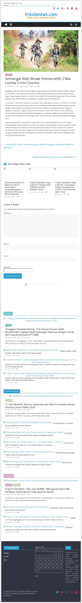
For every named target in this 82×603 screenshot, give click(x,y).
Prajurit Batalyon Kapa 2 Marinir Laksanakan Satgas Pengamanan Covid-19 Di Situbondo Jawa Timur (65, 187)
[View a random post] (76, 24)
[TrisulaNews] (6, 24)
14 (53, 560)
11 (41, 560)
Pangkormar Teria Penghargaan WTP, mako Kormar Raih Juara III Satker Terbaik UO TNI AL (40, 519)
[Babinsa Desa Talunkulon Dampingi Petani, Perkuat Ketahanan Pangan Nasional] (32, 462)
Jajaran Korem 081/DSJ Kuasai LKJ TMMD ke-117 (55, 157)
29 (57, 567)
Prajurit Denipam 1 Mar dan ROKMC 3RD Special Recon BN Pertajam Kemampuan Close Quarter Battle (37, 490)
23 (61, 564)
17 (37, 564)
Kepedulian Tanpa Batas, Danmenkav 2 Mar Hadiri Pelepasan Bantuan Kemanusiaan (39, 528)
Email (6, 256)
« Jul (36, 576)
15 (57, 560)
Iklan (5, 560)
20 (49, 564)
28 (53, 567)
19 (45, 564)
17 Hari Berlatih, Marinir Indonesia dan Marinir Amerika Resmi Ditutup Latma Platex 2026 (40, 406)
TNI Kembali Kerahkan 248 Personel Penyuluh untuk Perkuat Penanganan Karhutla (38, 434)
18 (41, 564)
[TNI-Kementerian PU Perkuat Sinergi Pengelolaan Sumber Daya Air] (28, 422)
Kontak (6, 556)
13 (49, 560)
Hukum (8, 325)
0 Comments (36, 86)
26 (45, 567)
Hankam (8, 75)
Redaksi (6, 553)
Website (7, 267)
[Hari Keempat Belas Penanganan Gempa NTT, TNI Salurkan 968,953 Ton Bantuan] (33, 442)
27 (49, 567)
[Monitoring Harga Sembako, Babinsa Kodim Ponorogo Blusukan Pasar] (29, 452)
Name (6, 244)
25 (41, 567)
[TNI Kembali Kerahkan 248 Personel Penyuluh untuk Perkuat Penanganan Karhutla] (33, 432)
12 (45, 560)
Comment (8, 213)
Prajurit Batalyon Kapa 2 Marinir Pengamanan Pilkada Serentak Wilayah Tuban (40, 186)
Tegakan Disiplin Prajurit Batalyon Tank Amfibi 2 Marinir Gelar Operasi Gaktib (40, 352)
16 (61, 560)
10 (37, 560)
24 (37, 567)
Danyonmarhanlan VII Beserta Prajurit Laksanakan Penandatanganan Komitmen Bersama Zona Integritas (14, 188)
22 (57, 564)
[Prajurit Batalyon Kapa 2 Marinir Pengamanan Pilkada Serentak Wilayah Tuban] (41, 169)
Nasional (9, 400)
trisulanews (25, 86)
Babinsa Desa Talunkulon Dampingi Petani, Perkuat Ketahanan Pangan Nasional (38, 463)
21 (53, 564)
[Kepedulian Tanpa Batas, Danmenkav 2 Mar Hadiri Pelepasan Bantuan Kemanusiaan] (34, 527)
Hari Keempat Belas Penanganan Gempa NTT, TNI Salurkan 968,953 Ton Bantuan (37, 5)
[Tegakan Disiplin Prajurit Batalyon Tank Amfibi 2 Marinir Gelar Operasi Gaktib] (31, 350)
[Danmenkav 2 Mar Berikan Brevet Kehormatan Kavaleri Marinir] (26, 507)
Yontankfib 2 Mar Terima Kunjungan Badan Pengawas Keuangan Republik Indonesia (39, 146)
